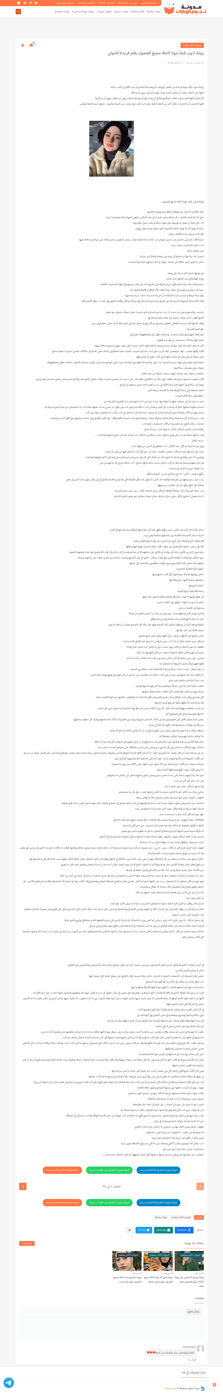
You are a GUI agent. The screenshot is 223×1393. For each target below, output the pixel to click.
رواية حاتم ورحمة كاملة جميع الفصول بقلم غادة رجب (128, 1279)
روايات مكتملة (153, 11)
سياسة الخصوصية (148, 3)
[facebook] (30, 3)
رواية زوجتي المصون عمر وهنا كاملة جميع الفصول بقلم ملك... (189, 1281)
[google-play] (36, 3)
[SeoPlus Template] (203, 1388)
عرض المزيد (27, 1243)
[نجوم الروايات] (185, 8)
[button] (184, 1230)
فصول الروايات (104, 11)
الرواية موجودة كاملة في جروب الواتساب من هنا (109, 1170)
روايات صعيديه (62, 11)
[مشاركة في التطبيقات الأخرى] (129, 1230)
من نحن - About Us (128, 3)
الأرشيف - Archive (86, 3)
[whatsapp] (19, 3)
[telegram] (24, 3)
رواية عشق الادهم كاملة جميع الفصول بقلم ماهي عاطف (158, 1279)
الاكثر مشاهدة (137, 11)
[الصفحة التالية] (22, 1186)
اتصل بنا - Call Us (106, 3)
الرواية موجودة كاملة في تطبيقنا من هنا (62, 1170)
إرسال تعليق (193, 1311)
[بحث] (18, 11)
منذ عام (198, 1273)
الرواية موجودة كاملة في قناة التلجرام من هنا (158, 1170)
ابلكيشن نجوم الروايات (64, 3)
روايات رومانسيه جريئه (83, 11)
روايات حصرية (121, 11)
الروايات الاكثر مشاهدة (192, 45)
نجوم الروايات (170, 1388)
